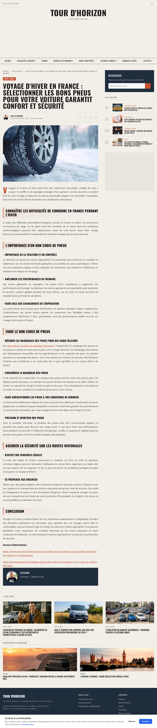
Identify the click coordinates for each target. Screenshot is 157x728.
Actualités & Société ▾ (26, 60)
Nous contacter (84, 703)
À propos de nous (85, 699)
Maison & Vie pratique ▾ (63, 60)
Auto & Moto (16, 71)
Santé (120, 706)
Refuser (132, 721)
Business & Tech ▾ (130, 60)
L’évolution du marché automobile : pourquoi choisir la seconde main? (127, 631)
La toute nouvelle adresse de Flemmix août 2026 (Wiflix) (138, 109)
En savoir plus (28, 724)
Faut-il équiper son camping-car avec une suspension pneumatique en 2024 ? (74, 631)
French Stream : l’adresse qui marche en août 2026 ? (138, 132)
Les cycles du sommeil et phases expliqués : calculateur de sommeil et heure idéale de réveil (138, 144)
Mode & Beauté (124, 703)
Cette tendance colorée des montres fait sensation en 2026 (138, 120)
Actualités (122, 710)
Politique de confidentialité (89, 706)
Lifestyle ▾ (147, 60)
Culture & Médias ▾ (109, 60)
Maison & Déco (124, 713)
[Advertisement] (78, 39)
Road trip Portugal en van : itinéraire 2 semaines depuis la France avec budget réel (39, 677)
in (90, 117)
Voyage (44, 60)
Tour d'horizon (79, 12)
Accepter (146, 721)
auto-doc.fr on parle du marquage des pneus (30, 345)
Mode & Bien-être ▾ (87, 60)
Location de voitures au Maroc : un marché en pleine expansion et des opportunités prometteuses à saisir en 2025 (25, 632)
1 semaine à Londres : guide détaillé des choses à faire (104, 676)
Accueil (8, 60)
